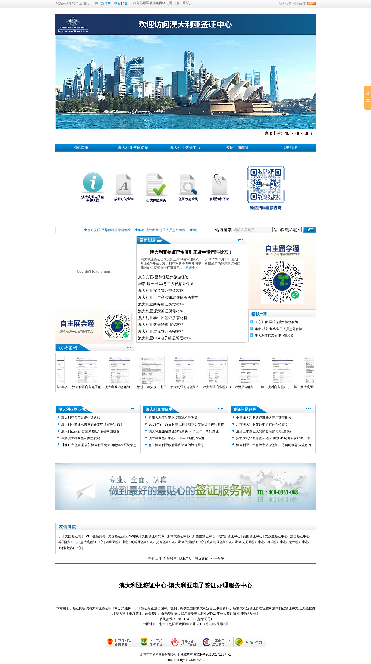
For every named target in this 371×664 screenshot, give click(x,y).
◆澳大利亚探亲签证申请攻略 (193, 230)
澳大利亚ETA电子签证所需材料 (164, 338)
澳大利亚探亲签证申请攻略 (161, 290)
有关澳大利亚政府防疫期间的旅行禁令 (176, 445)
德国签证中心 (68, 542)
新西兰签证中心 (203, 536)
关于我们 (154, 558)
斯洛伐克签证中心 (191, 542)
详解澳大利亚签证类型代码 (80, 438)
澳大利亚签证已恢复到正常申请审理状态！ (191, 252)
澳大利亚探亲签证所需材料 (161, 311)
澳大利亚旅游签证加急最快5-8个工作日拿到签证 (184, 431)
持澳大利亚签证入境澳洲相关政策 (173, 418)
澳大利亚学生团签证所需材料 (162, 318)
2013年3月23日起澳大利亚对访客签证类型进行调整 (186, 424)
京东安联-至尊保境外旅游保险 (163, 277)
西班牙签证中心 (117, 542)
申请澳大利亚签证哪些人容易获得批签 (263, 418)
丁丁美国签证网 (69, 536)
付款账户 (170, 558)
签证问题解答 (237, 147)
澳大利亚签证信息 (133, 147)
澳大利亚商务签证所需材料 (161, 304)
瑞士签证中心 (299, 542)
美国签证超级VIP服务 (123, 536)
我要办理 (289, 147)
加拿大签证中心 (178, 536)
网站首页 (81, 147)
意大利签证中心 (91, 542)
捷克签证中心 (166, 542)
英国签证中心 (252, 536)
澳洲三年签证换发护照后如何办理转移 (263, 431)
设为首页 (299, 4)
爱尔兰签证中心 (276, 536)
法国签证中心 (300, 536)
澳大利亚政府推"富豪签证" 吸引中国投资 (90, 431)
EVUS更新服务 (95, 536)
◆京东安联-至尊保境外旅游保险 (90, 230)
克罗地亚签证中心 (220, 542)
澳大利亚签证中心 (185, 147)
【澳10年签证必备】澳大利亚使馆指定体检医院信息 (99, 445)
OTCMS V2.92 (195, 660)
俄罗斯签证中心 (229, 536)
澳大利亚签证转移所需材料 (161, 324)
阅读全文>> (194, 268)
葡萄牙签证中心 (142, 542)
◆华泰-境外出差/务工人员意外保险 (143, 230)
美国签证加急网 (153, 536)
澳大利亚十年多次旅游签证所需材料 (168, 297)
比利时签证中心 (69, 548)
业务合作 (217, 558)
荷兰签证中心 (277, 542)
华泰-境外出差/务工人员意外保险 (166, 284)
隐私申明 (185, 558)
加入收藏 (285, 4)
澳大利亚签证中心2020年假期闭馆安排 (177, 438)
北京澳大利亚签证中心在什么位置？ (262, 424)
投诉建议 (201, 558)
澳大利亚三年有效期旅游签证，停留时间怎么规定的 (273, 445)
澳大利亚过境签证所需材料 (161, 331)
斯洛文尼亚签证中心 (250, 542)
